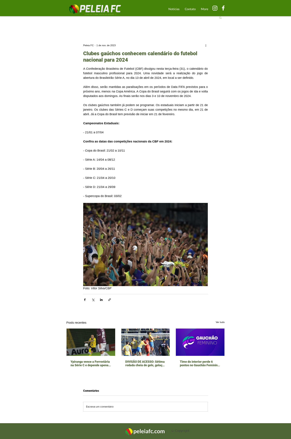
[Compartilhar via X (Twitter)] (93, 299)
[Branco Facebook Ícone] (223, 8)
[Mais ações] (206, 45)
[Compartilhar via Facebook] (84, 299)
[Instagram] (215, 8)
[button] (220, 17)
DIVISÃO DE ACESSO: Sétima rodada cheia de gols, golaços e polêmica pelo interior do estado (145, 363)
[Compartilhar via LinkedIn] (101, 299)
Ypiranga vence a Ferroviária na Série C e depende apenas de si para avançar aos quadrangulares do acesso (90, 363)
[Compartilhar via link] (109, 299)
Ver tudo (220, 322)
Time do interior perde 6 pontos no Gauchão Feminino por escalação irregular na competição (199, 363)
